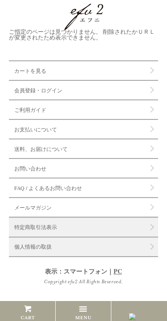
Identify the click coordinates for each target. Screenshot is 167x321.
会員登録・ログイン (38, 90)
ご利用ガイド (30, 109)
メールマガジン (33, 207)
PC (118, 271)
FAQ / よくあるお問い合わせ (48, 187)
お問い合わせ (30, 168)
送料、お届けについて (41, 148)
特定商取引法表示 (35, 227)
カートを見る (30, 70)
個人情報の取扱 (33, 247)
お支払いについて (35, 129)
